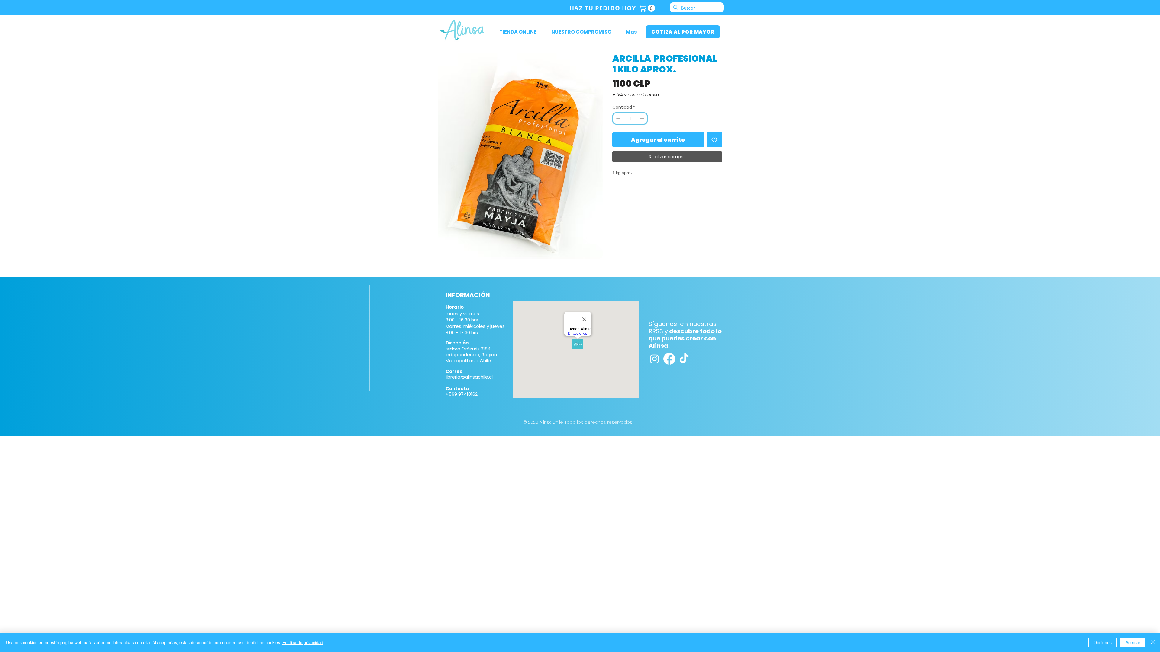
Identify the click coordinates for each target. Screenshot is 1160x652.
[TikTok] (684, 359)
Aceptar (1133, 642)
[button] (648, 8)
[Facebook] (669, 359)
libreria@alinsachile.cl (469, 377)
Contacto (457, 388)
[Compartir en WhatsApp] (627, 189)
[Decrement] (617, 118)
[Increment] (642, 118)
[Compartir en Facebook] (616, 189)
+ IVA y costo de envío (635, 94)
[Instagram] (654, 359)
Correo (454, 371)
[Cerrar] (1152, 642)
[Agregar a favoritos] (714, 139)
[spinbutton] (630, 118)
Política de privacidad (302, 642)
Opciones (1103, 642)
